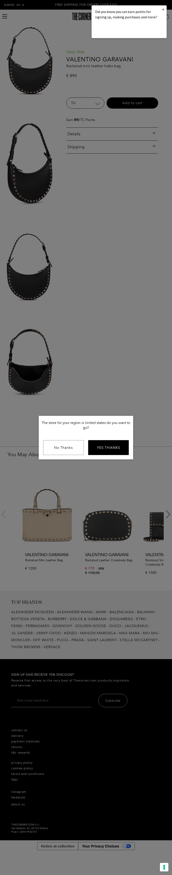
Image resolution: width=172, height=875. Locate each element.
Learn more (110, 29)
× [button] (163, 9)
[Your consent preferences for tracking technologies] (164, 867)
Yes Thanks (108, 447)
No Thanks (63, 447)
